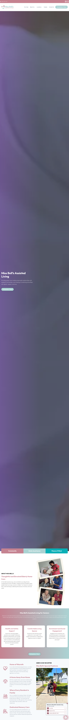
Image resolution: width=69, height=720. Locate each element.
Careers (45, 7)
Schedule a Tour (61, 7)
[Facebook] (66, 1)
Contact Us (51, 7)
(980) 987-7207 (4, 1)
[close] (67, 703)
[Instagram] (68, 1)
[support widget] (65, 717)
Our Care (26, 7)
